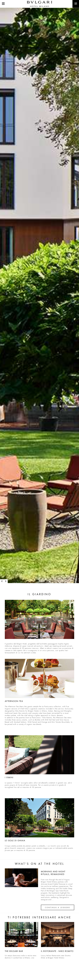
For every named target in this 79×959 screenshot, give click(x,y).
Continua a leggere (57, 907)
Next (6, 581)
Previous (2, 581)
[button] (3, 4)
